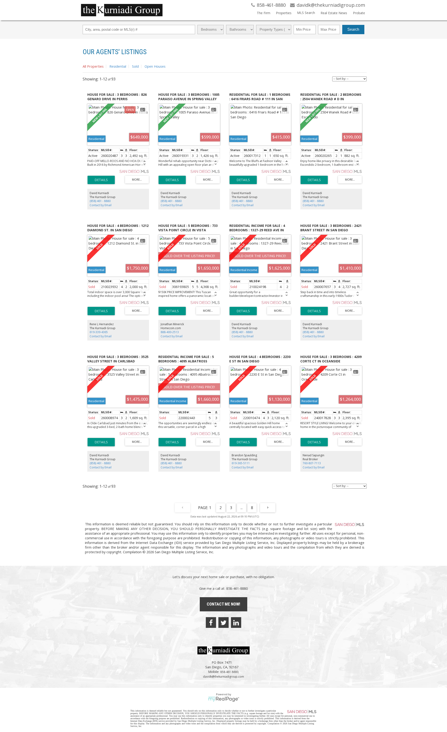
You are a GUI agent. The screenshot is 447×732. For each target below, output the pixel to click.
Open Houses (155, 66)
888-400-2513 (170, 332)
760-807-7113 (312, 463)
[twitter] (223, 622)
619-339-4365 (99, 332)
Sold (135, 66)
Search (353, 29)
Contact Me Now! (223, 604)
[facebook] (211, 622)
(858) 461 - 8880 (100, 201)
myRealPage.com (223, 699)
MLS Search (306, 12)
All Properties (93, 66)
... (241, 507)
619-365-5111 (241, 463)
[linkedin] (236, 622)
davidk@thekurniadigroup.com (223, 677)
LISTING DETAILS (101, 180)
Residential (117, 66)
